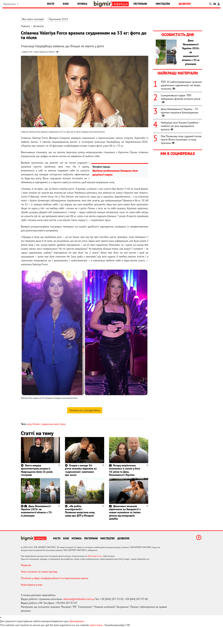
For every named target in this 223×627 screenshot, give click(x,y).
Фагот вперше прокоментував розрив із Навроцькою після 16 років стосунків (37, 470)
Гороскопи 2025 (58, 19)
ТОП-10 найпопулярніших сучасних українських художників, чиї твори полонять (181, 85)
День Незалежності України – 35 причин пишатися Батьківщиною (179, 110)
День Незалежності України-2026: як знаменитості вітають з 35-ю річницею (37, 510)
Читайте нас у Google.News (84, 410)
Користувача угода (31, 584)
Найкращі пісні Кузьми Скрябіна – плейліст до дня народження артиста (180, 126)
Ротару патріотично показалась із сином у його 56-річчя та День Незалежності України (124, 470)
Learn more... (97, 625)
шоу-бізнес (33, 424)
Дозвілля (185, 3)
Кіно (66, 3)
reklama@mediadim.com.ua (79, 599)
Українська (9, 4)
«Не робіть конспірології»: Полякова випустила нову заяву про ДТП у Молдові (80, 510)
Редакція (26, 565)
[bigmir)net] (103, 4)
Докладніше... (77, 621)
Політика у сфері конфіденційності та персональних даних (54, 578)
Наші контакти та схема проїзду (39, 571)
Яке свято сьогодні (33, 19)
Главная (25, 26)
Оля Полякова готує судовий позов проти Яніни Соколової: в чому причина (181, 140)
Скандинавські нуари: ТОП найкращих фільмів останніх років (180, 97)
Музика (82, 3)
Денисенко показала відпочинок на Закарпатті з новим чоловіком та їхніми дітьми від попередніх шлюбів (125, 512)
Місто (50, 3)
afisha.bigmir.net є (95, 556)
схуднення (47, 424)
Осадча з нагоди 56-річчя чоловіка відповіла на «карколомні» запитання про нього (81, 470)
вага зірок (60, 424)
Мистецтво (163, 3)
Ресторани (140, 3)
